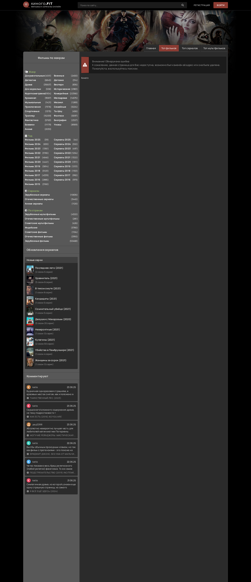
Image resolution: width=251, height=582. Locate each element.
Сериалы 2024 (62, 144)
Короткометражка (35, 93)
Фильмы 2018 (32, 170)
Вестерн (59, 84)
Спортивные (32, 111)
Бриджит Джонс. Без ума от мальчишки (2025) (53, 453)
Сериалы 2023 (62, 148)
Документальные (35, 75)
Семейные (60, 106)
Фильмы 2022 (32, 152)
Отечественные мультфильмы (42, 218)
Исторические (62, 88)
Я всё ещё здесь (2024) (44, 491)
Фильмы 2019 (32, 166)
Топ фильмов (168, 48)
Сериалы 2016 (62, 179)
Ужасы (57, 124)
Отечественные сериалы (39, 199)
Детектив (30, 80)
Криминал (30, 97)
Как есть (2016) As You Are (46, 416)
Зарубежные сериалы (37, 194)
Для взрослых (33, 88)
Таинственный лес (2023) (45, 398)
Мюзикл (58, 102)
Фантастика (31, 120)
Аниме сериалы (34, 203)
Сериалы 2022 (62, 152)
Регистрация (202, 5)
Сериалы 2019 (62, 166)
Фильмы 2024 (32, 144)
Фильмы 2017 (32, 175)
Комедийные (61, 93)
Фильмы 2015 (32, 184)
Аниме (28, 129)
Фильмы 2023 (32, 148)
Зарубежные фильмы (37, 240)
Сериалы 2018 (62, 170)
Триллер (30, 115)
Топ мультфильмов (214, 48)
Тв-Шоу (58, 111)
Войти (221, 5)
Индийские (31, 227)
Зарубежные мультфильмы (40, 214)
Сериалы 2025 (62, 139)
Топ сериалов (190, 48)
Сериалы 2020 (62, 161)
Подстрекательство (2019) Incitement (53, 472)
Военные (59, 75)
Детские (59, 80)
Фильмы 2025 (32, 139)
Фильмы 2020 (33, 161)
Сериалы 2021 (62, 157)
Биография (60, 120)
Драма (28, 84)
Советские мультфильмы (39, 223)
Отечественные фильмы (39, 236)
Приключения (33, 106)
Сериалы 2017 (62, 175)
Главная (151, 48)
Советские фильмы (36, 232)
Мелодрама (60, 97)
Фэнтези (59, 115)
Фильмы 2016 (32, 179)
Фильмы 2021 (32, 157)
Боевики (29, 124)
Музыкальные (33, 102)
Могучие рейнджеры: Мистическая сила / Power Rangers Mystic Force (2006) (53, 435)
